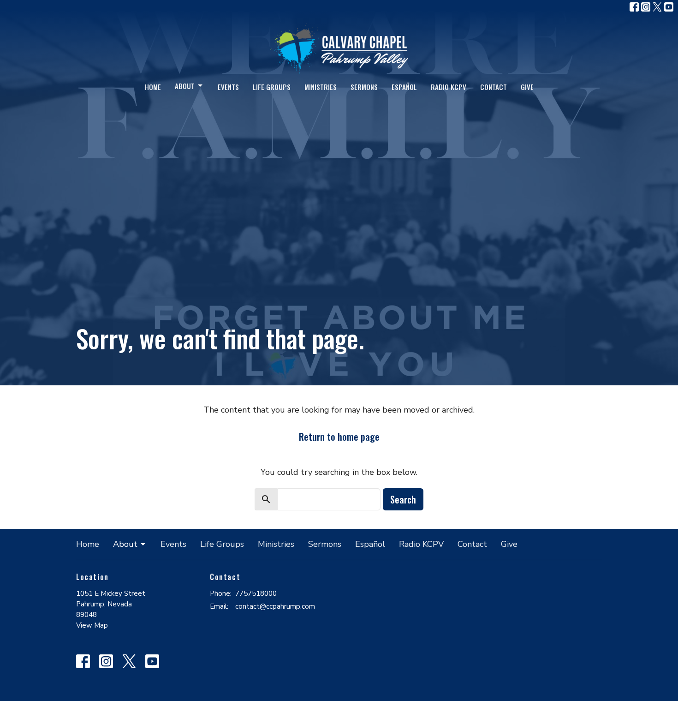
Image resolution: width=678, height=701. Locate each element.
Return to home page (339, 436)
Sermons (364, 87)
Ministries (320, 87)
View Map (92, 625)
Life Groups (272, 87)
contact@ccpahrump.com (275, 606)
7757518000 (256, 593)
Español (404, 87)
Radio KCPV (448, 87)
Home (153, 87)
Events (228, 87)
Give (527, 87)
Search (403, 499)
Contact (493, 87)
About (185, 86)
